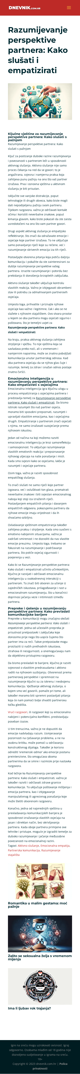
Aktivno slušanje (28, 845)
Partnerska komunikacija (24, 850)
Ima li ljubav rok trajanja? (29, 1008)
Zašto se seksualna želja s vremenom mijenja (40, 957)
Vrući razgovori (17, 712)
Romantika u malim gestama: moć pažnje (37, 904)
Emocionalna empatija (55, 845)
